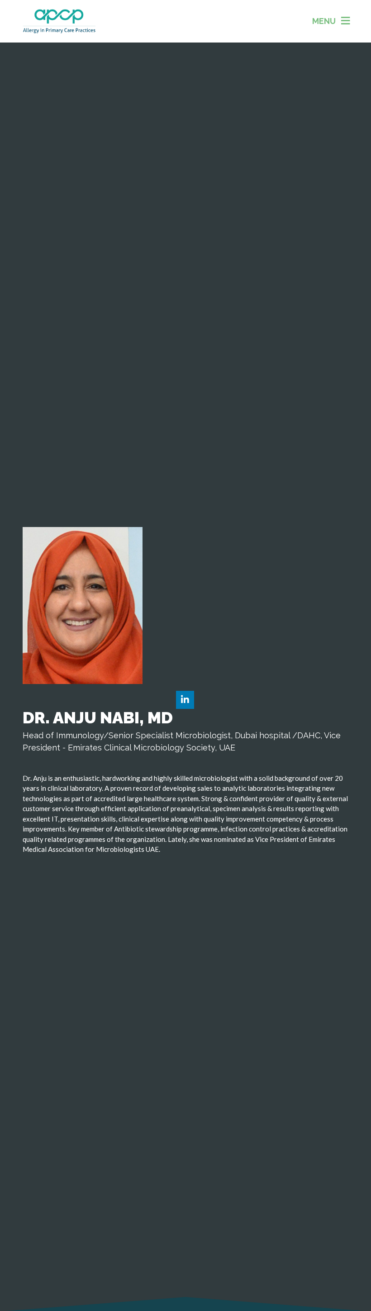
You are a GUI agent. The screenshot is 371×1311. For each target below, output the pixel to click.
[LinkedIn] (185, 700)
